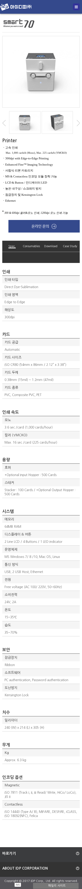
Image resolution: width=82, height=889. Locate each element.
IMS (18, 885)
